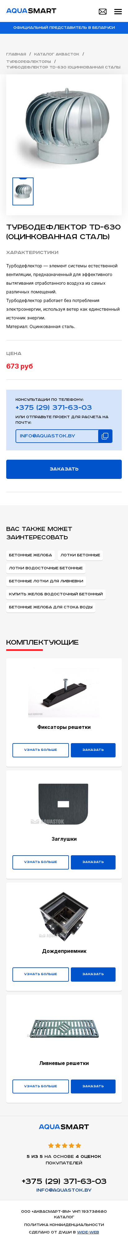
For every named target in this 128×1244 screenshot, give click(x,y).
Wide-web (88, 1232)
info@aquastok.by (64, 1190)
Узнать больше (40, 750)
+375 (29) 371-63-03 (54, 408)
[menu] (118, 11)
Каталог (64, 1217)
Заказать (64, 469)
